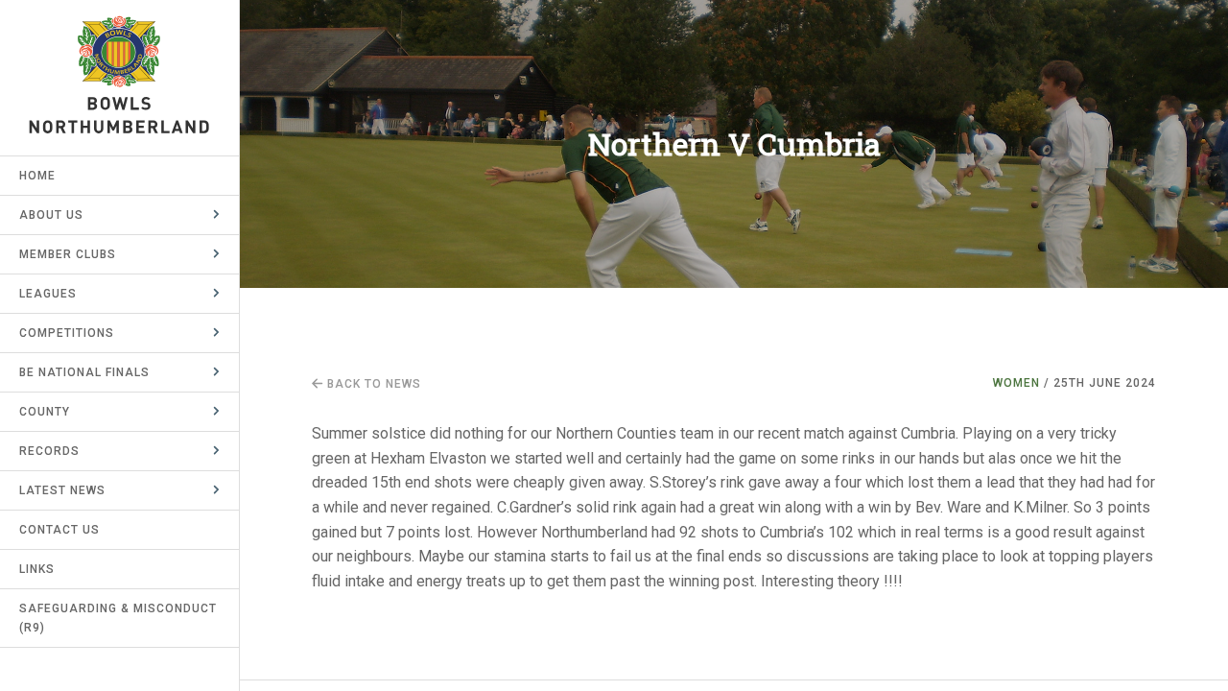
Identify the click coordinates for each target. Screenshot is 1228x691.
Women (1016, 383)
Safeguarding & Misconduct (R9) (118, 618)
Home (37, 175)
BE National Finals (84, 372)
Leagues (48, 293)
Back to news (372, 384)
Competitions (66, 333)
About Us (51, 215)
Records (49, 451)
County (44, 411)
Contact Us (59, 529)
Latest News (62, 490)
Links (37, 569)
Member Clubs (67, 254)
